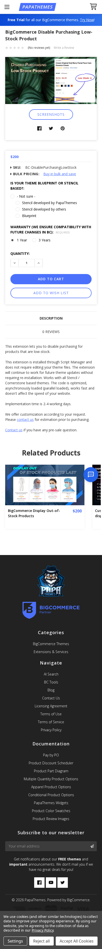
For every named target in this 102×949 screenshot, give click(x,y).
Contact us (14, 430)
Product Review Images (51, 818)
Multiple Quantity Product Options (51, 779)
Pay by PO (51, 755)
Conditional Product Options (51, 794)
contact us (25, 419)
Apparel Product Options (51, 786)
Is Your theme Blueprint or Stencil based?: (44, 186)
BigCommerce (78, 899)
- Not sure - (26, 196)
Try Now (87, 19)
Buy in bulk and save (59, 173)
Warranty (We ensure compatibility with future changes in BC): (50, 229)
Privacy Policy (51, 729)
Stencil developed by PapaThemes (49, 202)
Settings (15, 941)
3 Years (45, 240)
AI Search (51, 674)
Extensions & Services (51, 651)
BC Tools (51, 682)
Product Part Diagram (51, 771)
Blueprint (29, 215)
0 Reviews (51, 331)
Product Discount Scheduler (51, 763)
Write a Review (64, 48)
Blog (51, 690)
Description (51, 318)
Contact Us (51, 698)
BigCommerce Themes (51, 643)
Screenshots (51, 114)
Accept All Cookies (77, 941)
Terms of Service (51, 722)
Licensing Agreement (51, 706)
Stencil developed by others (44, 209)
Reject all (41, 941)
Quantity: (20, 253)
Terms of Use (51, 714)
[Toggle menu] (7, 7)
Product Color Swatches (51, 810)
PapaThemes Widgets (51, 802)
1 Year (22, 240)
